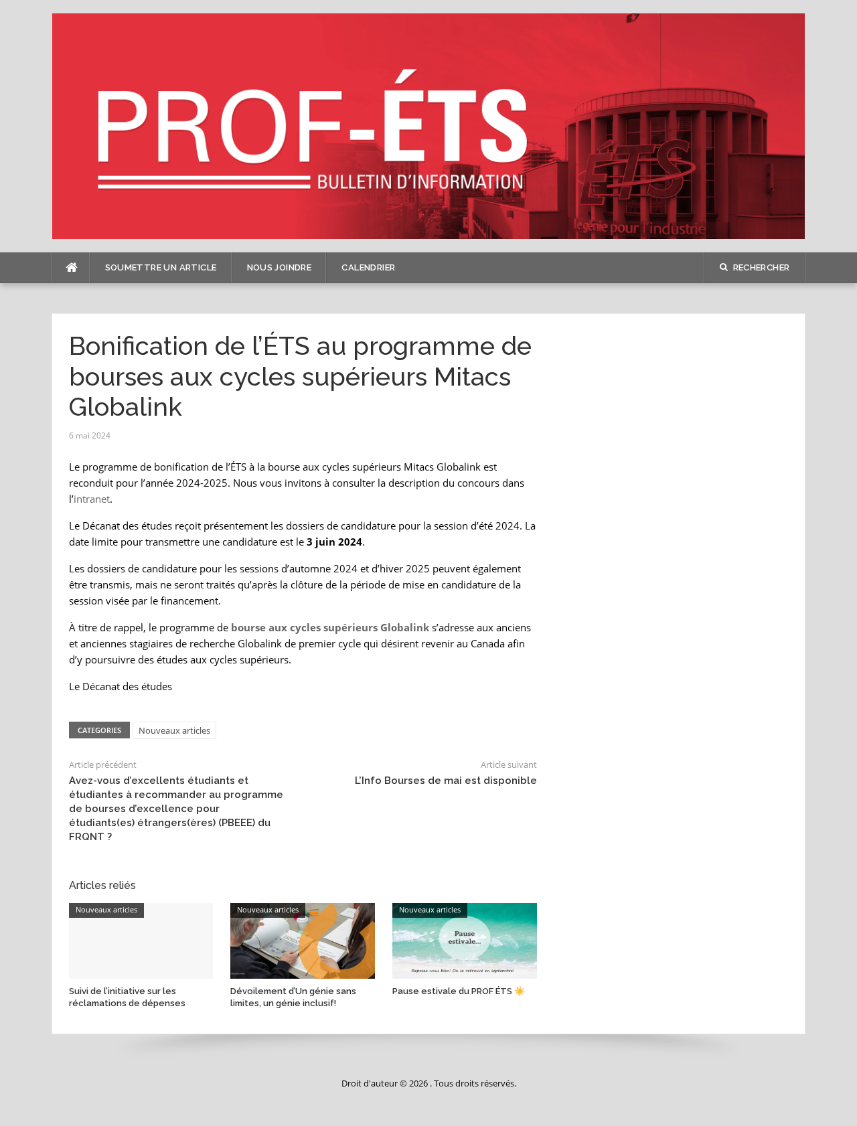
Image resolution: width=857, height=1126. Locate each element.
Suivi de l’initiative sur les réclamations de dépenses (127, 997)
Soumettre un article (161, 267)
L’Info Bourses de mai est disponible (446, 781)
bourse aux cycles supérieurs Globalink (330, 627)
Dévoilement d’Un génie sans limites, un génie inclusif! (293, 997)
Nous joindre (279, 267)
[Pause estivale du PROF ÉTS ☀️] (464, 940)
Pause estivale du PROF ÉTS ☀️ (458, 991)
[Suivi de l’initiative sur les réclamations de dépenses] (141, 940)
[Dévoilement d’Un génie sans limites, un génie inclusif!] (302, 940)
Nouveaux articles (174, 730)
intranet (92, 498)
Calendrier (368, 267)
